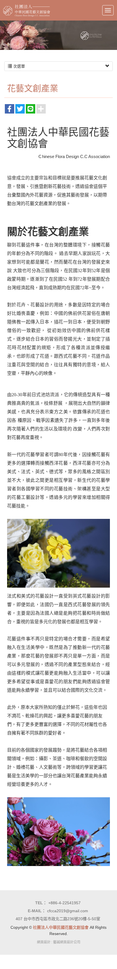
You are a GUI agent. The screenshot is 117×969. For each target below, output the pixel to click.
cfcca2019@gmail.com (67, 911)
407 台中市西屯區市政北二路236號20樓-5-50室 (58, 919)
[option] (58, 35)
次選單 (18, 66)
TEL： (41, 903)
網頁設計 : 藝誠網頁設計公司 (58, 942)
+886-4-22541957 (64, 903)
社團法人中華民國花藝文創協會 (26, 10)
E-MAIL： (37, 911)
